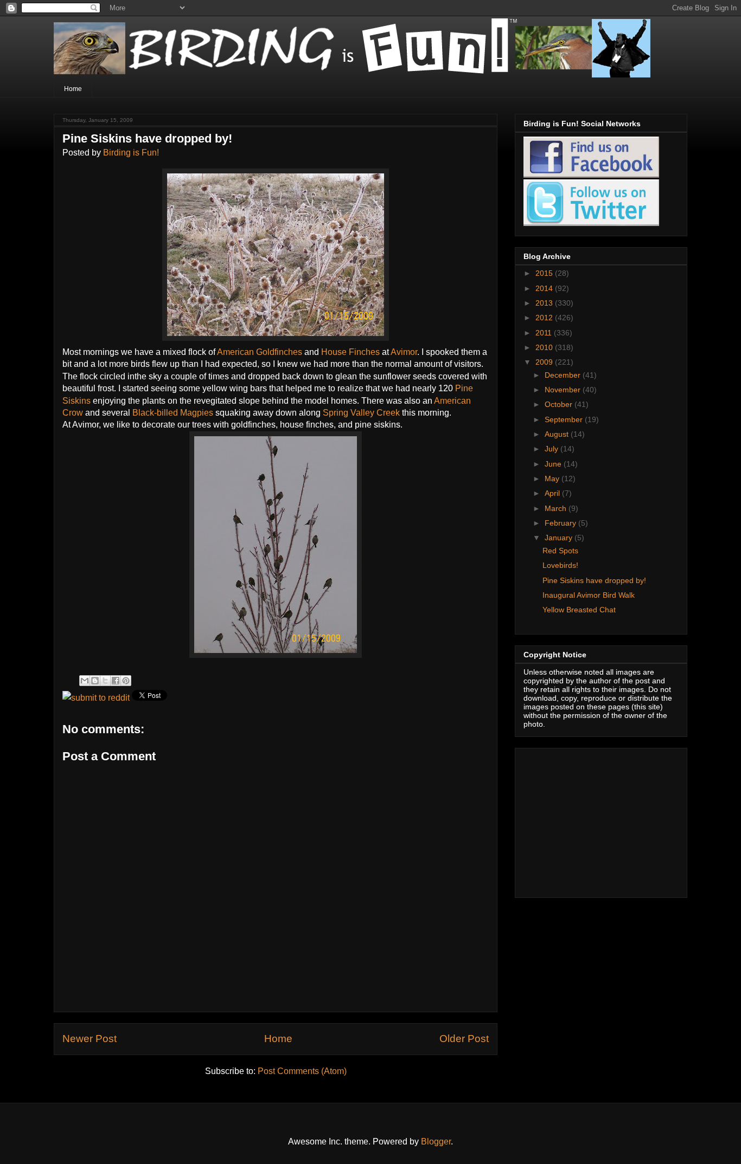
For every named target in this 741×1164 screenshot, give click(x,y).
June (554, 464)
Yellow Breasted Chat (579, 609)
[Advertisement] (591, 820)
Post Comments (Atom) (302, 1071)
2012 (545, 317)
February (561, 523)
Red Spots (560, 550)
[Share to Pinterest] (125, 680)
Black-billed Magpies (173, 412)
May (553, 478)
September (565, 419)
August (558, 434)
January (559, 537)
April (553, 493)
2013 (545, 303)
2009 (545, 362)
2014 (545, 288)
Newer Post (89, 1038)
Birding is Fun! (131, 152)
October (559, 404)
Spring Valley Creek (362, 412)
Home (73, 89)
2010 (545, 347)
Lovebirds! (560, 565)
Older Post (464, 1038)
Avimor (404, 352)
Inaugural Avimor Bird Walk (588, 595)
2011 (544, 332)
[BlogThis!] (95, 680)
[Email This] (84, 680)
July (552, 448)
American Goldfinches (260, 352)
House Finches (351, 352)
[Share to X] (105, 680)
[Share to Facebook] (115, 680)
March (556, 508)
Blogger (436, 1141)
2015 (545, 273)
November (564, 389)
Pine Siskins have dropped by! (594, 580)
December (564, 375)
